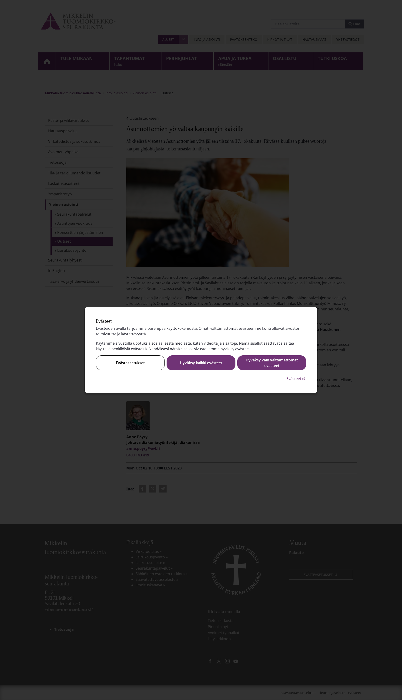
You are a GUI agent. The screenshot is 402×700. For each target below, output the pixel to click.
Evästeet (296, 378)
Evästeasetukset (130, 362)
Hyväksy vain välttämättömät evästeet (272, 362)
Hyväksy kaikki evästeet (201, 362)
